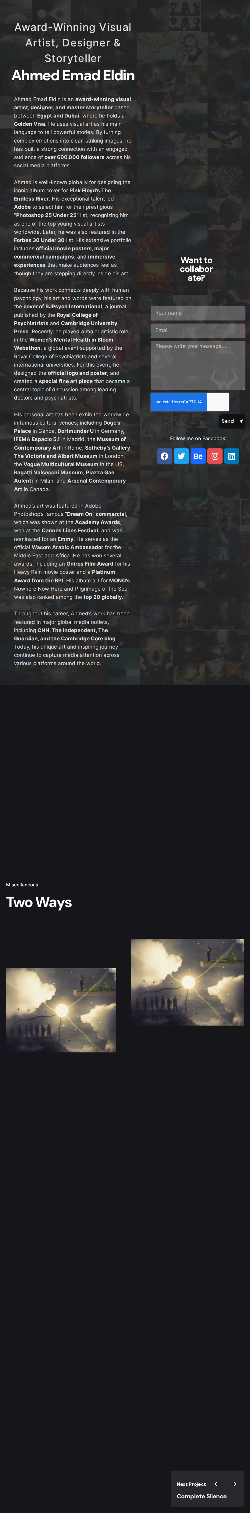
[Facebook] (164, 456)
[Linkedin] (231, 456)
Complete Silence (202, 1496)
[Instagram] (215, 456)
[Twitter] (181, 456)
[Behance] (198, 456)
